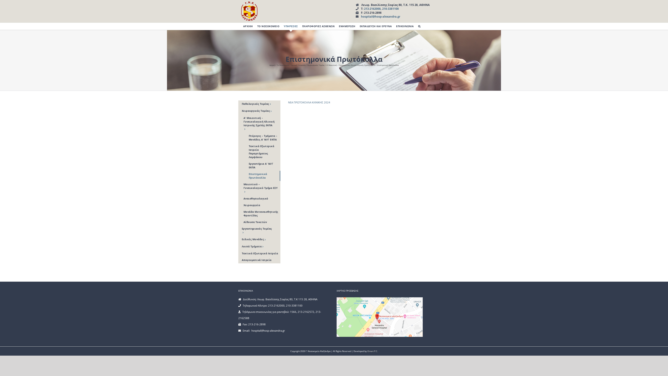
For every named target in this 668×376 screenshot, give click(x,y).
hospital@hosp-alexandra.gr (380, 16)
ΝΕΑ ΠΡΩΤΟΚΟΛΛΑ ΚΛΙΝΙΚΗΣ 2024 (309, 102)
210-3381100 (390, 9)
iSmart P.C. (372, 351)
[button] (419, 26)
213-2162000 (372, 9)
